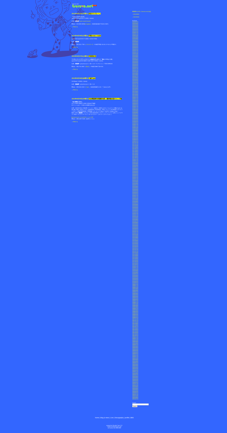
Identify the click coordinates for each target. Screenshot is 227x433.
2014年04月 (135, 207)
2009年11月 (135, 286)
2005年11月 (135, 356)
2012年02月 (135, 246)
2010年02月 (135, 281)
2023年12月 (135, 50)
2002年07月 (135, 399)
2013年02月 (135, 228)
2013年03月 (135, 227)
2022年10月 (135, 71)
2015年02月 (135, 192)
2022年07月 (135, 76)
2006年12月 (135, 337)
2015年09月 (135, 181)
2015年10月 (135, 180)
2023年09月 (135, 55)
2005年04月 (135, 367)
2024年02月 (135, 47)
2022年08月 (135, 74)
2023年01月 (135, 67)
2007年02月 (135, 334)
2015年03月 (135, 191)
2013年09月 (135, 218)
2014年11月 (135, 197)
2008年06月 (135, 310)
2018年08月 (135, 130)
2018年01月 (135, 141)
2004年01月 (135, 382)
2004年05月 (135, 377)
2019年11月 (135, 108)
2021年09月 (135, 88)
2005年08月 (135, 361)
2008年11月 (135, 302)
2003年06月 (135, 390)
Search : (134, 402)
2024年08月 (135, 38)
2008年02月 (135, 316)
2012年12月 (135, 231)
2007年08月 (135, 325)
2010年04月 (135, 278)
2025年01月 (135, 31)
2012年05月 (135, 242)
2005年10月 (135, 358)
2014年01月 (135, 212)
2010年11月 (135, 267)
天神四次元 (92, 56)
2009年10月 (135, 287)
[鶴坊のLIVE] (84, 7)
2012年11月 (135, 233)
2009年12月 (135, 284)
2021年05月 (135, 93)
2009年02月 (135, 299)
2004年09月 (135, 373)
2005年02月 (135, 370)
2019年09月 (135, 111)
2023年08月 (135, 56)
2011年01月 (135, 264)
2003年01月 (135, 393)
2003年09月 (135, 387)
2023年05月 (135, 61)
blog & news (104, 418)
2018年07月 (135, 132)
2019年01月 (135, 123)
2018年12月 (135, 124)
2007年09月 (135, 323)
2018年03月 (135, 138)
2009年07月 (135, 292)
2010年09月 (135, 270)
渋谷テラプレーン (95, 13)
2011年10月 (135, 252)
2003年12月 (135, 383)
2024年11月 (135, 34)
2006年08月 (135, 343)
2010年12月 (135, 266)
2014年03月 (135, 209)
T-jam (87, 87)
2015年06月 (135, 186)
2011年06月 (136, 14)
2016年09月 (135, 163)
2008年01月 (135, 317)
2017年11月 (135, 144)
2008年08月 (135, 307)
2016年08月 (135, 165)
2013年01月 (135, 230)
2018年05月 (135, 135)
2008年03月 (135, 314)
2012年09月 (135, 236)
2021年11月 (135, 85)
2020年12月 (135, 97)
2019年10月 (135, 109)
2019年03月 (135, 120)
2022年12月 (135, 68)
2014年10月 (135, 198)
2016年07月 (135, 166)
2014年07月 (135, 203)
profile (127, 418)
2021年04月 (135, 94)
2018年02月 (135, 139)
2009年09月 (135, 289)
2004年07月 (135, 374)
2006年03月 (135, 350)
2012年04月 (135, 243)
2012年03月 (135, 245)
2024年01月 (135, 49)
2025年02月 (135, 29)
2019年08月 (135, 112)
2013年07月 (135, 221)
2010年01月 (135, 282)
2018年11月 (135, 126)
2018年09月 (135, 129)
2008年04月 (135, 313)
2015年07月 (135, 185)
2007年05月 (135, 329)
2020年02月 (135, 103)
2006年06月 (135, 346)
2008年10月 (135, 304)
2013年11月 (135, 215)
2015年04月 (135, 189)
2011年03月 (135, 261)
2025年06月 (135, 23)
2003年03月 (135, 391)
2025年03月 (135, 28)
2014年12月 (135, 195)
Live (111, 418)
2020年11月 (135, 99)
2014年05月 (135, 206)
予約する (75, 26)
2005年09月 (135, 359)
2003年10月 (135, 385)
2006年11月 (135, 338)
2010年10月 (135, 269)
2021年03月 (135, 96)
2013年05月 (135, 224)
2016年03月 (135, 172)
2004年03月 (135, 379)
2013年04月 (135, 225)
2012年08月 (135, 237)
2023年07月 (135, 58)
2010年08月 (135, 272)
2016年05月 (135, 169)
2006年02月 (135, 352)
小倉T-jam (92, 78)
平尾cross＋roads (95, 36)
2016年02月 (135, 174)
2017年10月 (135, 145)
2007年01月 (135, 335)
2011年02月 (135, 263)
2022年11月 (135, 70)
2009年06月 (135, 293)
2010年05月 (135, 276)
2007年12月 (135, 319)
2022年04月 (135, 80)
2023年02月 (135, 65)
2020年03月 (135, 102)
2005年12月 (135, 355)
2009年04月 (135, 296)
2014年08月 (135, 201)
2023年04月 (135, 62)
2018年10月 (135, 127)
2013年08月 (135, 219)
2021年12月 (135, 84)
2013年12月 (135, 213)
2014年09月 (135, 200)
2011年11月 (135, 251)
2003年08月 (135, 388)
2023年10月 (135, 53)
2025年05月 (135, 25)
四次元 (87, 66)
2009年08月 (135, 290)
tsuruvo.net (75, 4)
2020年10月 (135, 100)
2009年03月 (135, 298)
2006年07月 (135, 344)
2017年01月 (135, 157)
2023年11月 (135, 52)
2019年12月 (135, 106)
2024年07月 (135, 40)
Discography (119, 418)
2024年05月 (135, 43)
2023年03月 (135, 64)
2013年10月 (135, 216)
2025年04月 (135, 26)
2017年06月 (135, 150)
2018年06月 (135, 133)
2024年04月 (135, 44)
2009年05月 (135, 295)
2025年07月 (135, 22)
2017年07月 (135, 148)
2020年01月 (135, 105)
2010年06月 (135, 275)
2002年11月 (135, 394)
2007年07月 (135, 326)
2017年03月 (135, 154)
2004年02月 (135, 380)
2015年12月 (135, 177)
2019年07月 (135, 114)
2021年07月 (135, 90)
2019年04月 (135, 118)
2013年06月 (135, 222)
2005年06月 (135, 364)
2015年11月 (135, 178)
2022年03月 (135, 82)
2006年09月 (135, 341)
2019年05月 (135, 117)
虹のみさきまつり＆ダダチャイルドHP (82, 117)
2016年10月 (135, 162)
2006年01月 (135, 353)
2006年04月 (135, 349)
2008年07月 (135, 308)
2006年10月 (135, 340)
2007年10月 (135, 322)
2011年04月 (136, 17)
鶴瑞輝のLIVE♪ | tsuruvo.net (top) (141, 11)
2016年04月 (135, 171)
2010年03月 (135, 279)
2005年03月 (135, 368)
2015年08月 (135, 183)
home (97, 418)
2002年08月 (135, 397)
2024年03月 (135, 46)
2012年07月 (135, 239)
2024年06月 (135, 41)
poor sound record (85, 21)
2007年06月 (135, 328)
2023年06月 (135, 59)
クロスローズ (89, 44)
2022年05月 (135, 79)
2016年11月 (135, 160)
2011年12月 (135, 249)
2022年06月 (135, 77)
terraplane (88, 24)
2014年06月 (135, 204)
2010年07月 (135, 273)
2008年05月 (135, 311)
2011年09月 (135, 254)
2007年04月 (135, 331)
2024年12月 (135, 32)
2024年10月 (135, 35)
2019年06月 (135, 115)
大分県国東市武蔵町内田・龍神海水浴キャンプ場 (105, 99)
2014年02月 (135, 210)
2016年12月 (135, 159)
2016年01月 (135, 175)
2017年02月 (135, 156)
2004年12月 (135, 371)
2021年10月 (135, 87)
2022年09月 (135, 73)
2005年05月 (135, 365)
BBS (132, 418)
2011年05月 (135, 258)
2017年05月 (135, 151)
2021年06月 (135, 91)
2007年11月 (135, 320)
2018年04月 (135, 136)
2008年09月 (135, 305)
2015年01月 (135, 194)
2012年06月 (135, 240)
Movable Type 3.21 (117, 425)
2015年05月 (135, 188)
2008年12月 (135, 301)
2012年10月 (135, 234)
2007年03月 (135, 332)
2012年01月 (135, 248)
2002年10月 (135, 396)
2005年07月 (135, 362)
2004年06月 (135, 376)
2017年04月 (135, 153)
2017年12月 (135, 142)
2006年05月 (135, 347)
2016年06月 (135, 168)
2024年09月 (135, 37)
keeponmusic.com (116, 426)
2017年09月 (135, 147)
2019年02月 (135, 121)
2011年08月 (135, 255)
